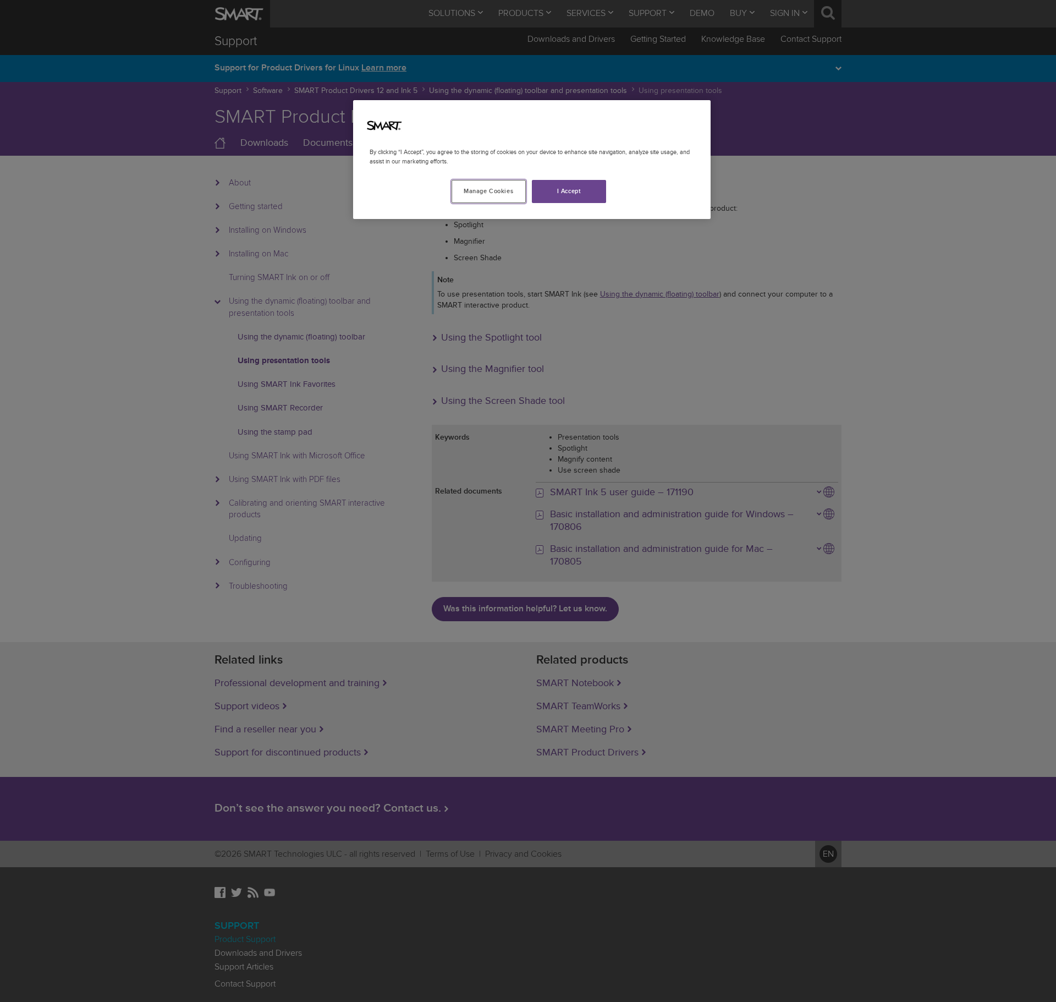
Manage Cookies (488, 191)
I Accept (569, 191)
